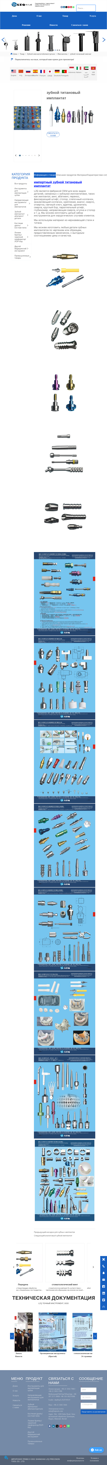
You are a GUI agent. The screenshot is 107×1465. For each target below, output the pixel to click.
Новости (54, 25)
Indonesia (72, 72)
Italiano (78, 72)
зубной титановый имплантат (81, 54)
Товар (65, 16)
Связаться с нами (79, 25)
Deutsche (57, 76)
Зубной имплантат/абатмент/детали (41, 54)
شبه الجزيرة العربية (86, 74)
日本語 (49, 76)
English (13, 75)
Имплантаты (62, 54)
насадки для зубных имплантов (60, 1232)
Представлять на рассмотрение (94, 1412)
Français (43, 76)
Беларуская (29, 75)
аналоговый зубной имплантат (58, 1235)
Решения (26, 25)
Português (65, 76)
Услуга (93, 16)
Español (35, 75)
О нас (39, 16)
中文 (20, 75)
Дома (14, 16)
